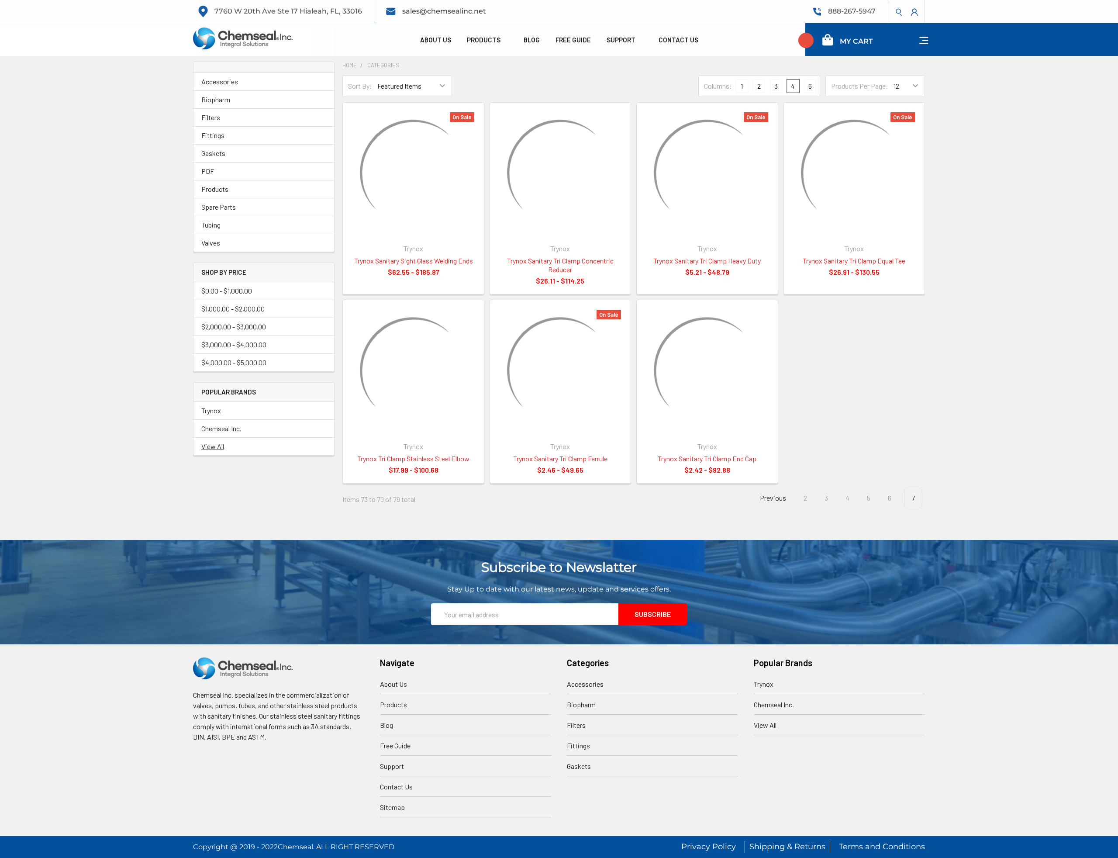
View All (212, 446)
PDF (207, 171)
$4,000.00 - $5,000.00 (233, 362)
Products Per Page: (859, 86)
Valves (210, 243)
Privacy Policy (708, 846)
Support (622, 40)
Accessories (219, 81)
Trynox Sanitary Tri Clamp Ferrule (560, 458)
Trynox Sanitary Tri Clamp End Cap (707, 458)
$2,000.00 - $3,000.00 (233, 326)
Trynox (211, 410)
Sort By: (360, 86)
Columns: (718, 86)
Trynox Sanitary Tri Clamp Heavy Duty (707, 260)
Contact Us (678, 40)
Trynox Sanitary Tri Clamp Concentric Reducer (560, 264)
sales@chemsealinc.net (444, 11)
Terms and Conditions (882, 846)
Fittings (212, 135)
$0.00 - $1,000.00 (226, 291)
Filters (210, 117)
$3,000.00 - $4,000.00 (233, 344)
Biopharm (215, 99)
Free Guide (573, 40)
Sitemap (392, 807)
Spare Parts (218, 207)
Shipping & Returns (787, 846)
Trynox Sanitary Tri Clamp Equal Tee (854, 260)
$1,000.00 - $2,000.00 (233, 308)
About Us (435, 40)
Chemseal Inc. (221, 428)
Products (484, 40)
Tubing (211, 225)
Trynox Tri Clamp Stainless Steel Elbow (413, 458)
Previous (772, 498)
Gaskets (213, 153)
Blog (532, 40)
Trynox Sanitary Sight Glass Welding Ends (413, 260)
